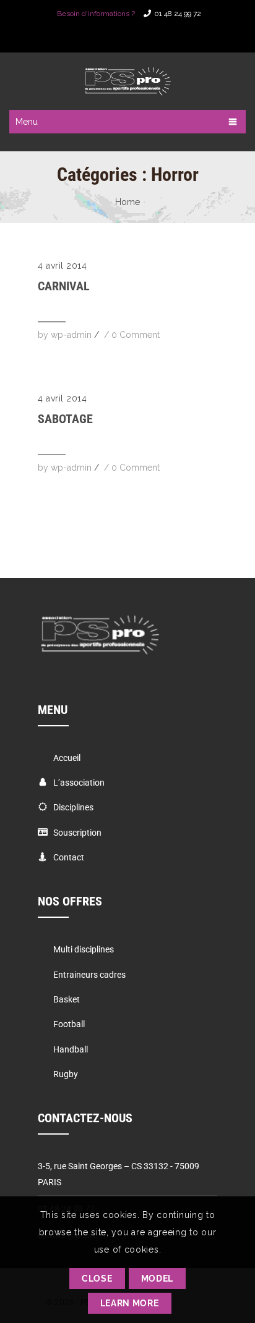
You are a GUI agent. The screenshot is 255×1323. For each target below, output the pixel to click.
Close (97, 1278)
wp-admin (71, 335)
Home (127, 202)
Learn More (129, 1303)
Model (157, 1278)
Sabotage (65, 418)
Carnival (64, 286)
